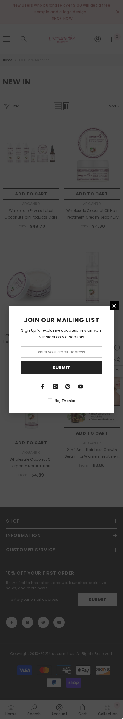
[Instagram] (55, 386)
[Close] (114, 305)
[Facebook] (42, 386)
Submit (61, 368)
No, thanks (65, 400)
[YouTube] (80, 386)
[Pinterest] (67, 386)
